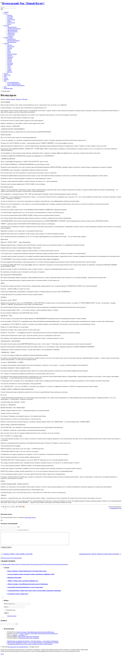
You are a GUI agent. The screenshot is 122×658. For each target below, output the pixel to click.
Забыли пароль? (11, 616)
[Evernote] (20, 506)
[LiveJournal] (11, 506)
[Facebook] (2, 506)
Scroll (2, 654)
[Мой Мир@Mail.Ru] (13, 506)
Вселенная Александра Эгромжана (29, 636)
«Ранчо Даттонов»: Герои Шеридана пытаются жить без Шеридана (35, 632)
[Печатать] (22, 506)
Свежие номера (8, 37)
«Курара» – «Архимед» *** (19, 635)
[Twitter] (4, 506)
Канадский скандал (30, 517)
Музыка (24, 99)
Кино (8, 99)
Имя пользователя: (9, 603)
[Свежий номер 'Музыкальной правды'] (31, 564)
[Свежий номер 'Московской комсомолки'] (55, 564)
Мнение (18, 99)
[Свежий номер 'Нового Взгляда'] (10, 564)
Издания (6, 25)
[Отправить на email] (16, 506)
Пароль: (6, 607)
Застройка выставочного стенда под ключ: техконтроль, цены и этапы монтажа (29, 644)
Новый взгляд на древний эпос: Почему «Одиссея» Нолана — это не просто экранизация (32, 641)
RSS (5, 81)
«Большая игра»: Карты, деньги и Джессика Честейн (99, 554)
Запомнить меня (10, 610)
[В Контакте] (5, 506)
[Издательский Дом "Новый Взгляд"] (11, 558)
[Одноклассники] (7, 506)
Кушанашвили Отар (115, 508)
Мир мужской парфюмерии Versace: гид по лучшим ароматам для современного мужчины (33, 642)
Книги (13, 99)
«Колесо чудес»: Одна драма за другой (17, 554)
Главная (6, 12)
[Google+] (9, 506)
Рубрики (6, 43)
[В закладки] (18, 506)
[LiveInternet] (15, 506)
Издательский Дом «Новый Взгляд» (18, 647)
